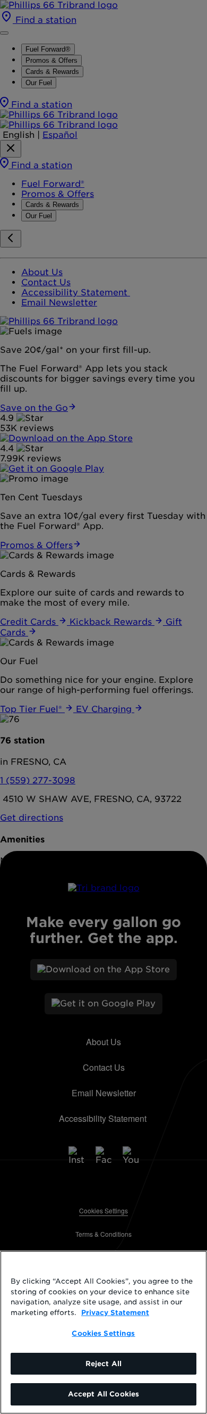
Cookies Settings (103, 1333)
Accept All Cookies (103, 1394)
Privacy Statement (115, 1313)
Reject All (103, 1364)
